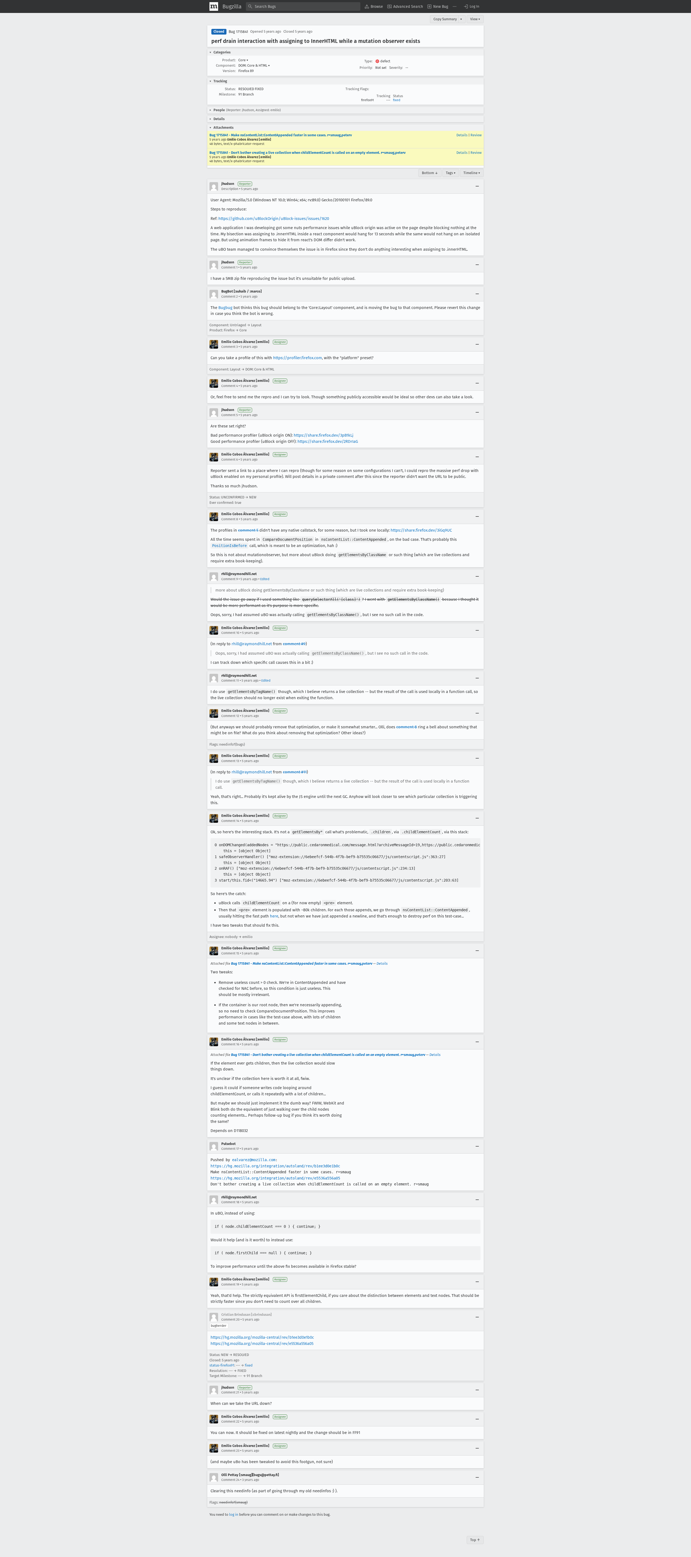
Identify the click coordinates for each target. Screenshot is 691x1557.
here (274, 916)
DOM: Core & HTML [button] (254, 65)
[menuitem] (374, 6)
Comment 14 (230, 821)
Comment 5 (229, 415)
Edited (264, 579)
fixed (396, 100)
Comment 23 (230, 1451)
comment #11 (295, 772)
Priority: (366, 68)
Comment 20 (230, 1319)
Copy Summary (445, 19)
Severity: (396, 68)
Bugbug (225, 307)
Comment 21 (230, 1392)
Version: (229, 71)
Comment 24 (230, 1480)
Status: (230, 89)
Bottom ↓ (430, 173)
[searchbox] (303, 6)
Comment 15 (230, 953)
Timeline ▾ (471, 173)
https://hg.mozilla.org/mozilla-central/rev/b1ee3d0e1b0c (262, 1337)
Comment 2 (229, 296)
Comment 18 (230, 1202)
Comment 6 (229, 459)
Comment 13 (230, 761)
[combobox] (303, 6)
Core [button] (243, 60)
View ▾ (475, 19)
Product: (229, 60)
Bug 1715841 (238, 31)
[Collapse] (477, 186)
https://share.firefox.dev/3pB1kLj (323, 435)
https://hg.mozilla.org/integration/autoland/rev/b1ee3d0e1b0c (275, 1166)
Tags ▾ (451, 173)
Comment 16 (230, 1044)
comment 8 (406, 727)
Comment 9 (229, 579)
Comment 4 (229, 386)
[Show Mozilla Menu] (213, 6)
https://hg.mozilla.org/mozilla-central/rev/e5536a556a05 (262, 1343)
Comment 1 (229, 267)
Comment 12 (230, 716)
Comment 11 (230, 680)
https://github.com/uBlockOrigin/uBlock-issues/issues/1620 (273, 218)
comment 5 (248, 530)
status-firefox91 (221, 1365)
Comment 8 (229, 519)
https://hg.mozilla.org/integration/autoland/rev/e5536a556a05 (275, 1178)
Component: (226, 65)
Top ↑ (475, 1540)
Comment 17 (230, 1149)
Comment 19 (230, 1284)
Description (229, 189)
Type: (368, 61)
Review (476, 135)
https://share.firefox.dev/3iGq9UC (421, 530)
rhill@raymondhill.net (252, 643)
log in (233, 1514)
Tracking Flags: (357, 89)
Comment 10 (230, 633)
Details (462, 135)
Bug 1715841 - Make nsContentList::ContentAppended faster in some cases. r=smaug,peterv (280, 135)
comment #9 (294, 643)
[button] (471, 6)
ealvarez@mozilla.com (253, 1160)
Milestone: (227, 94)
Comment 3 (229, 347)
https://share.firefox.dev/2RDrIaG (327, 441)
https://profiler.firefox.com (297, 357)
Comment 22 (230, 1421)
